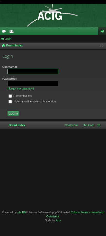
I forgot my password (20, 88)
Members (12, 32)
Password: (9, 78)
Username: (9, 66)
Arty (58, 220)
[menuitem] (87, 125)
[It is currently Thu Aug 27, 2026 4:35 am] (101, 45)
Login (8, 38)
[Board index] (53, 15)
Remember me (22, 95)
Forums (5, 32)
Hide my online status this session (34, 101)
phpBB (21, 212)
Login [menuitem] (103, 32)
